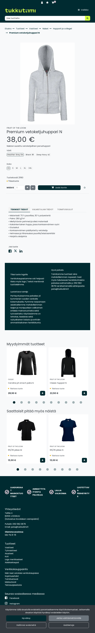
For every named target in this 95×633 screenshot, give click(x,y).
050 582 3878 (19, 524)
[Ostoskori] (53, 2)
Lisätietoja (68, 625)
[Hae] (87, 18)
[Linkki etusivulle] (20, 10)
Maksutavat (10, 582)
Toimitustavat (11, 579)
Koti (7, 556)
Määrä (10, 187)
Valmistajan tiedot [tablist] (42, 209)
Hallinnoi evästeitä (26, 625)
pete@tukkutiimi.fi (19, 527)
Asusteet (9, 553)
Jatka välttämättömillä (68, 618)
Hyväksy (26, 618)
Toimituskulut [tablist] (65, 209)
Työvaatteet (11, 550)
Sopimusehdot (12, 576)
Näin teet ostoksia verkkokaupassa (22, 573)
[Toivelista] (47, 2)
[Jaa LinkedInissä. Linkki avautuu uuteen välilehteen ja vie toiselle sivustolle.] (21, 251)
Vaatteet (9, 547)
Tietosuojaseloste (13, 585)
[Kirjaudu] (42, 2)
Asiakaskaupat (12, 562)
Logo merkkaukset (14, 559)
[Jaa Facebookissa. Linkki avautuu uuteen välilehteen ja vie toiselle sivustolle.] (11, 251)
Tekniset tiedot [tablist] (19, 209)
